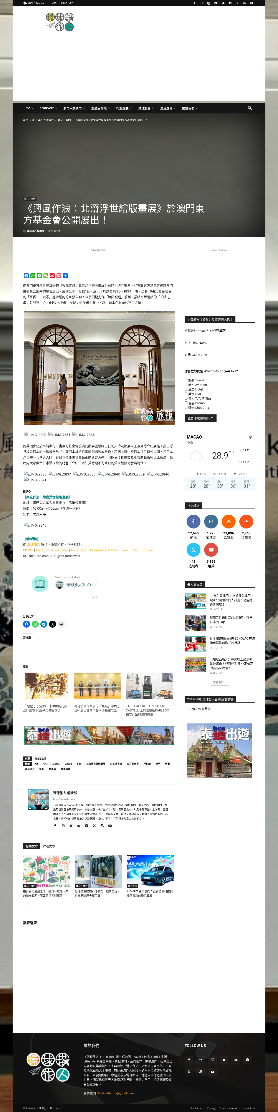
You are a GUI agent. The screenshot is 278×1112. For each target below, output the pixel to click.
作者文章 (49, 846)
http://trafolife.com (64, 799)
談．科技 (132, 885)
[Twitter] (237, 3)
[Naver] (216, 3)
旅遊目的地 (99, 108)
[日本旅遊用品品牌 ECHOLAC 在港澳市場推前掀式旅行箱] (195, 644)
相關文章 (32, 846)
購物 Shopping (198, 408)
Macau (68, 763)
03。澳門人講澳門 (43, 120)
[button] (250, 108)
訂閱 (211, 544)
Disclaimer (196, 1108)
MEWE (28, 550)
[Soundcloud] (223, 3)
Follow (211, 516)
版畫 (167, 763)
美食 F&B (194, 394)
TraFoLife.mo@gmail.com (116, 1093)
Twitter (112, 550)
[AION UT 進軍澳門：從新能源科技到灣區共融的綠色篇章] (150, 871)
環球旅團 (144, 108)
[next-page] (32, 904)
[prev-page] (25, 904)
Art (36, 763)
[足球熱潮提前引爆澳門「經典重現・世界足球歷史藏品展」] (98, 871)
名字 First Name (196, 343)
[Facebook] (194, 3)
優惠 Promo (196, 403)
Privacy (211, 1108)
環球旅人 (33, 544)
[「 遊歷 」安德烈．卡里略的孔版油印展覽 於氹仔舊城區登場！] (46, 686)
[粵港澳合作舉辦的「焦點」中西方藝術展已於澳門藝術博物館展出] (97, 686)
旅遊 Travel (196, 380)
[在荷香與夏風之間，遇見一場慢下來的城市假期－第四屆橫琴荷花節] (46, 871)
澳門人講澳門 (72, 108)
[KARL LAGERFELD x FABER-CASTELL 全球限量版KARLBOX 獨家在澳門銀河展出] (149, 686)
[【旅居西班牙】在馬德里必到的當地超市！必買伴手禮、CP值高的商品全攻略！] (195, 664)
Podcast (47, 108)
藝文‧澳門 (64, 120)
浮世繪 (147, 763)
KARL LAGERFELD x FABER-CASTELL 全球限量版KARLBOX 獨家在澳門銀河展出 (147, 710)
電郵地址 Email (206, 331)
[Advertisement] (176, 22)
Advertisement (229, 1108)
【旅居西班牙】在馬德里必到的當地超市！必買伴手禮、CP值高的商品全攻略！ (231, 664)
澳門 (158, 763)
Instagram (78, 550)
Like (193, 516)
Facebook (43, 550)
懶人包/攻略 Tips (200, 398)
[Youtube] (251, 3)
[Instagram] (208, 3)
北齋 (79, 763)
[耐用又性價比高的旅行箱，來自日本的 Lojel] (195, 623)
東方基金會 (40, 758)
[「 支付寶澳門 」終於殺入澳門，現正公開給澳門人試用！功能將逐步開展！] (195, 601)
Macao (56, 763)
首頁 (25, 120)
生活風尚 (166, 108)
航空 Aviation (197, 385)
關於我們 (188, 108)
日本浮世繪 (116, 763)
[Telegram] (230, 3)
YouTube (61, 550)
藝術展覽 (65, 769)
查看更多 (218, 682)
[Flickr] (201, 3)
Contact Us (248, 1108)
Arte (45, 763)
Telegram (96, 550)
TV (28, 108)
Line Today (129, 550)
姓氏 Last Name (196, 354)
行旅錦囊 (122, 108)
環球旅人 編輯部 (35, 231)
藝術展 (52, 769)
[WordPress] (244, 3)
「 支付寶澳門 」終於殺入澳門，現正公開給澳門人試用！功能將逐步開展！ (232, 600)
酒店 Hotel (195, 389)
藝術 (41, 769)
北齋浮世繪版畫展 (95, 763)
